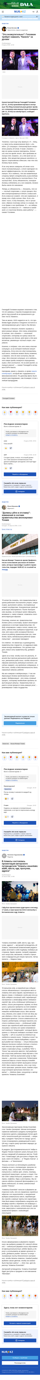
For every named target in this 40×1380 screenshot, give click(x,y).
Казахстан (6, 743)
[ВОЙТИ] (37, 12)
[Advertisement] (20, 87)
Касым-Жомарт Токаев (18, 743)
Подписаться (20, 723)
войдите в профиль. (12, 435)
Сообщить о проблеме (20, 1358)
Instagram (21, 491)
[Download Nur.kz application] (20, 4)
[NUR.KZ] (20, 11)
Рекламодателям (20, 1363)
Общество (5, 23)
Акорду (5, 570)
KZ (33, 12)
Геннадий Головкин (8, 398)
